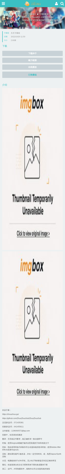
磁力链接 (32, 60)
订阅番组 (32, 75)
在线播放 (32, 67)
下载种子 (32, 53)
